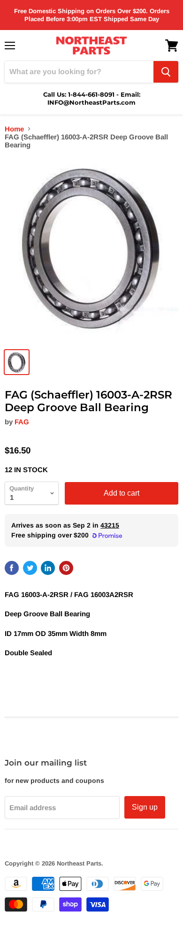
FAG (22, 422)
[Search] (165, 72)
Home (14, 129)
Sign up (145, 807)
